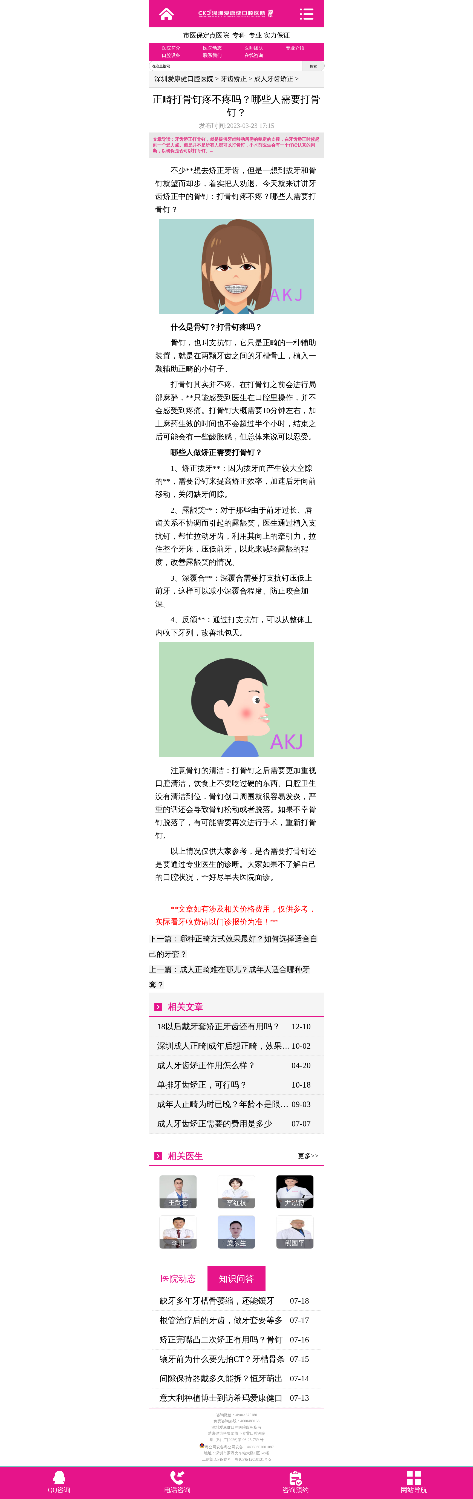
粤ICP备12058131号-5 (253, 1459)
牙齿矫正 (234, 78)
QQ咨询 (59, 1490)
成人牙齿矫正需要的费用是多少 (214, 1123)
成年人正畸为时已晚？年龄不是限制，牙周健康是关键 (224, 1104)
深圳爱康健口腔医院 (184, 78)
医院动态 (212, 48)
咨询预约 (295, 1490)
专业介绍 (295, 48)
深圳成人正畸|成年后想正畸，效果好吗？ (224, 1045)
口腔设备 (171, 55)
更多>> (308, 1156)
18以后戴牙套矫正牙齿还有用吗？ (218, 1026)
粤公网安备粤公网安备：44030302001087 (239, 1447)
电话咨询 (177, 1490)
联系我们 (212, 55)
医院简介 (171, 48)
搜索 (313, 66)
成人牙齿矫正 (273, 78)
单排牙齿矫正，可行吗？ (202, 1084)
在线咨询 (253, 55)
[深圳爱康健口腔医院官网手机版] (236, 13)
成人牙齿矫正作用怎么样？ (206, 1065)
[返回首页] (166, 13)
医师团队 (253, 48)
